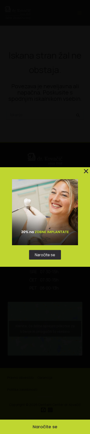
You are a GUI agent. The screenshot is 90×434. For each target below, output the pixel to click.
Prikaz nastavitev (45, 241)
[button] (82, 181)
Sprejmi (45, 228)
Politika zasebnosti (42, 252)
